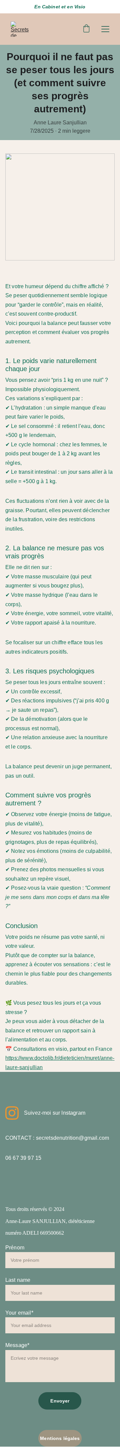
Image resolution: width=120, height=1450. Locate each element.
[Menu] (105, 29)
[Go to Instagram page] (12, 1113)
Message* (17, 1345)
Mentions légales (60, 1438)
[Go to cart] (86, 29)
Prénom (14, 1247)
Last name (17, 1280)
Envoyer (59, 1401)
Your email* (19, 1313)
